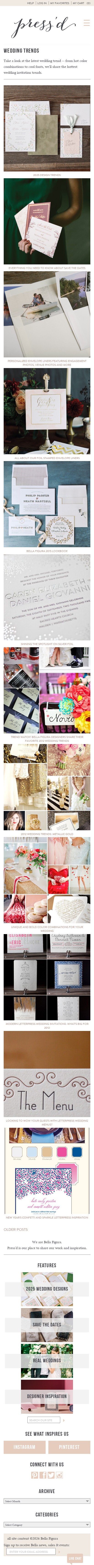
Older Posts (16, 1229)
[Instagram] (59, 1477)
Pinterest (69, 1447)
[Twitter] (51, 1477)
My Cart (81, 3)
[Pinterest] (34, 1477)
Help (30, 3)
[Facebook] (43, 1477)
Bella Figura (52, 1242)
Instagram (24, 1447)
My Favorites (59, 3)
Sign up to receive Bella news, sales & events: (37, 1545)
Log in (42, 3)
